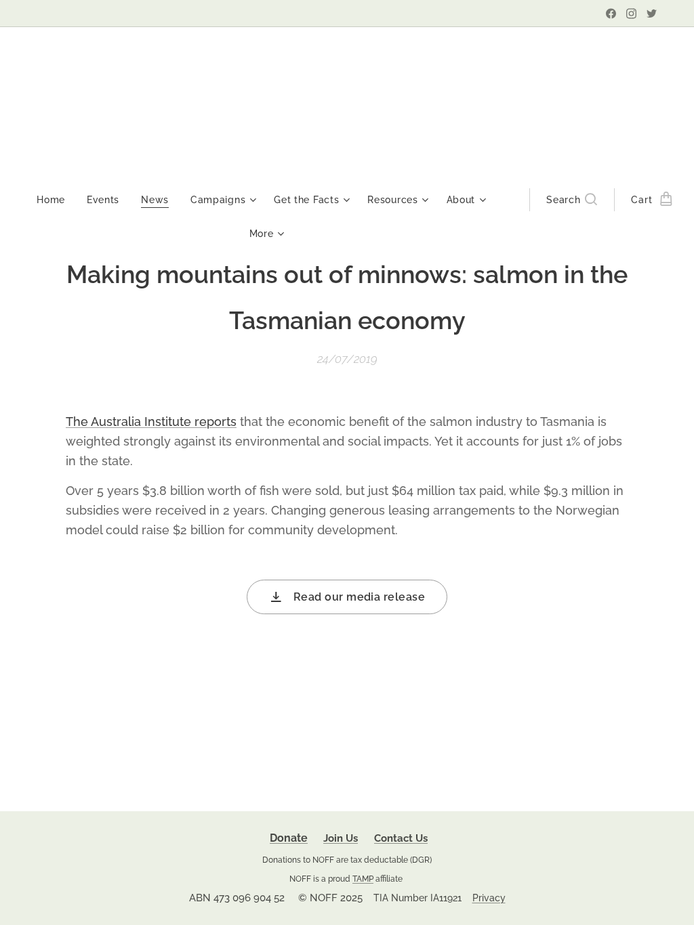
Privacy (489, 897)
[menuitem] (56, 200)
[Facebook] (611, 13)
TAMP (362, 879)
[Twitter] (651, 13)
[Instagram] (631, 13)
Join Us (340, 838)
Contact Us (401, 838)
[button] (571, 200)
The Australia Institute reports (151, 421)
